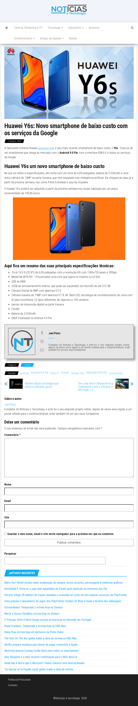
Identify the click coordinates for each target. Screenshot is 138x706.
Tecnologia (54, 27)
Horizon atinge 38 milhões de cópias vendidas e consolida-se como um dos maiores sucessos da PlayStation (65, 595)
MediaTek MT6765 (96, 372)
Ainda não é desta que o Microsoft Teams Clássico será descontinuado (44, 663)
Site (6, 517)
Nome (7, 484)
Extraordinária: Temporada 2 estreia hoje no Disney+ (33, 607)
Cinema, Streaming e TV (28, 27)
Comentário (12, 435)
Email (7, 501)
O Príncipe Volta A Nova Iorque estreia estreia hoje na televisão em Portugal (47, 619)
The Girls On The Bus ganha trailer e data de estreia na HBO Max (40, 638)
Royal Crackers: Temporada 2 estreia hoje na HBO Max (35, 626)
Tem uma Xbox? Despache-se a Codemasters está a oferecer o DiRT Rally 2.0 (95, 387)
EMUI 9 (54, 373)
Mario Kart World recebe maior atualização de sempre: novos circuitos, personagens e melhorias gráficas (63, 582)
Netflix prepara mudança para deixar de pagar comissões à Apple (40, 644)
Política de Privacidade (19, 679)
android (24, 373)
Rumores (94, 27)
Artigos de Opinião (51, 38)
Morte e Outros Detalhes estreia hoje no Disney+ (32, 613)
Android (27, 365)
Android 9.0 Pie (39, 372)
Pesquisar (10, 553)
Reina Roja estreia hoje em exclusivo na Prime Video (33, 632)
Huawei (64, 372)
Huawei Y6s (77, 373)
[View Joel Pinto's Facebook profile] (42, 333)
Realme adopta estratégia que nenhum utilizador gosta (41, 385)
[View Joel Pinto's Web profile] (42, 341)
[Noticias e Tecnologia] (7, 27)
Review (73, 38)
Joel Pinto (10, 404)
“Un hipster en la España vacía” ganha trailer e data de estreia (38, 669)
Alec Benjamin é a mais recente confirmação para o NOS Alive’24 (40, 657)
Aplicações (75, 27)
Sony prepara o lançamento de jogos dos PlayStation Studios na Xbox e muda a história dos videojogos (62, 601)
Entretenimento (23, 38)
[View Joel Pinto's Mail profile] (42, 350)
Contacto (12, 685)
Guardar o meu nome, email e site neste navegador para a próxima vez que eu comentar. (60, 534)
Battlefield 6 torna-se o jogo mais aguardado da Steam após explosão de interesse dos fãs (55, 588)
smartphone (116, 373)
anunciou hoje (46, 148)
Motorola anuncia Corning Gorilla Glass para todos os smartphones (41, 650)
